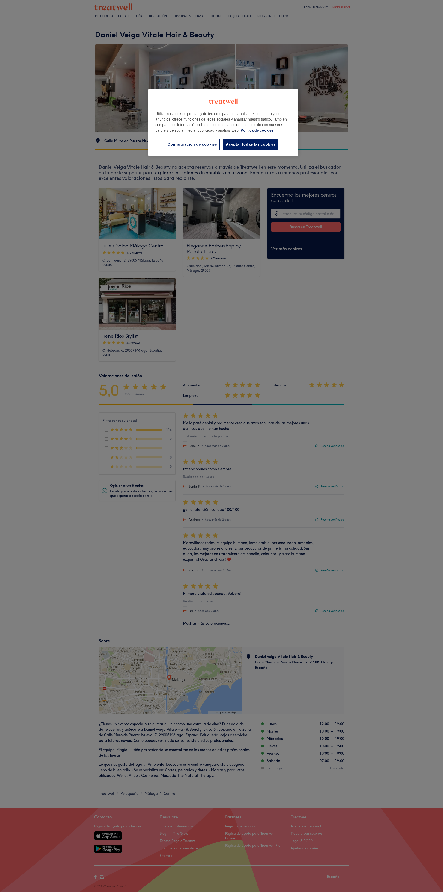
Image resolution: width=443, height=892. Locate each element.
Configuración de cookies (192, 144)
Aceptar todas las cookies (251, 144)
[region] (223, 122)
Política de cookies (257, 130)
